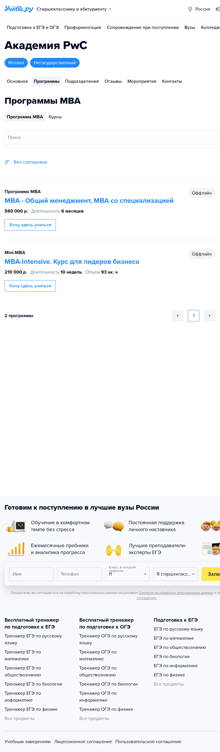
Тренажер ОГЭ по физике (106, 709)
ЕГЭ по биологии (172, 656)
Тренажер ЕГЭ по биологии (33, 684)
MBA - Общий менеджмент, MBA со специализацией (89, 201)
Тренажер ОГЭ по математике (98, 655)
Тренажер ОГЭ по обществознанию (98, 671)
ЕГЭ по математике (174, 638)
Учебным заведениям (28, 742)
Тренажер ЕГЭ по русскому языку (33, 639)
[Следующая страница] (209, 315)
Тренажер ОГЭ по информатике (98, 696)
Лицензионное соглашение (83, 742)
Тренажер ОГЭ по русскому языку (108, 639)
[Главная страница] (19, 9)
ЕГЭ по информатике (176, 666)
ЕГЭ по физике (169, 675)
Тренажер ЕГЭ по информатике (23, 696)
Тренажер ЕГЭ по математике (23, 655)
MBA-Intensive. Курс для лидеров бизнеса (72, 262)
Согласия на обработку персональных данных (176, 593)
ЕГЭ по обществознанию (180, 647)
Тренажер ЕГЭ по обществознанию (23, 671)
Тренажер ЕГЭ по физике (31, 709)
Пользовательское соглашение (148, 742)
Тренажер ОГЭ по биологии (108, 684)
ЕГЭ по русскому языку (178, 629)
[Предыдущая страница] (177, 315)
